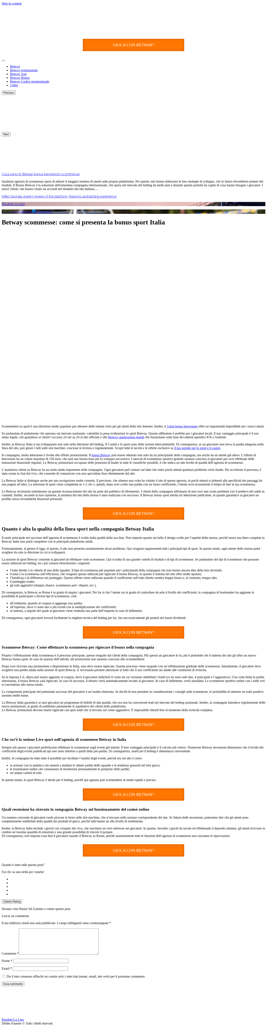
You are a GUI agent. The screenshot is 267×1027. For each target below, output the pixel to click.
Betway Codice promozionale (29, 81)
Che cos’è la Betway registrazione (27, 211)
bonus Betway (101, 455)
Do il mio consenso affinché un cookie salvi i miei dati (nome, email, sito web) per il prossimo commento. (76, 976)
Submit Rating (11, 901)
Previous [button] (8, 92)
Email (7, 968)
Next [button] (6, 134)
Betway (15, 66)
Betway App (18, 74)
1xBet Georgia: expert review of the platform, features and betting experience (59, 196)
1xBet (14, 85)
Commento (10, 953)
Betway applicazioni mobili (126, 437)
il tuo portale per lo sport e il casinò (197, 448)
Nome (7, 961)
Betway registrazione (24, 70)
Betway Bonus (20, 77)
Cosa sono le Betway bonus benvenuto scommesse (41, 174)
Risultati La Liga (13, 204)
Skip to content (11, 3)
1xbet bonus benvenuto (182, 426)
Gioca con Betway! (133, 45)
